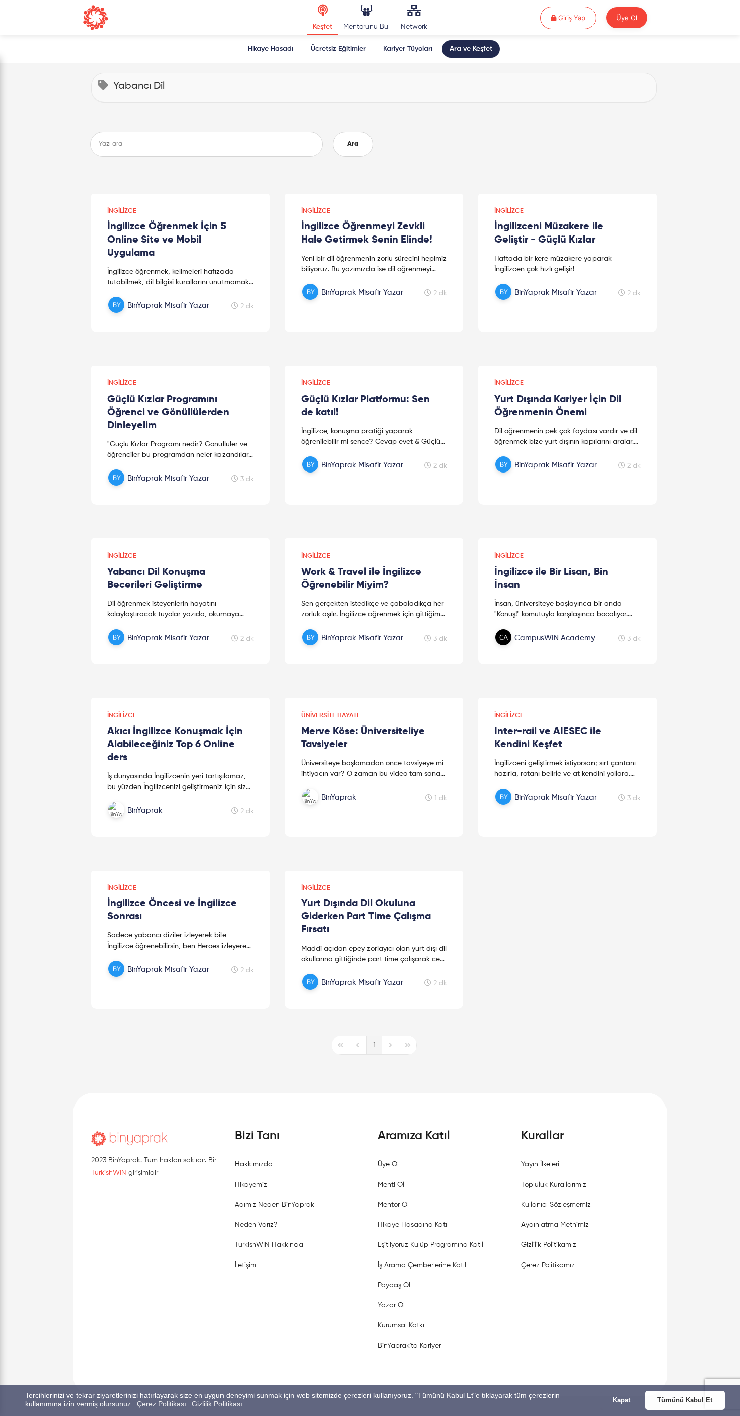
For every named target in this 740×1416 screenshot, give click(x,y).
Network (414, 26)
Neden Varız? (256, 1224)
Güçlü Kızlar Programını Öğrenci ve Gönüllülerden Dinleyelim (168, 413)
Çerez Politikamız (548, 1265)
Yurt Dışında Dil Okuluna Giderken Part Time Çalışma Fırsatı (366, 917)
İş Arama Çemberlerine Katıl (422, 1265)
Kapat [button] (621, 1400)
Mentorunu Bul (366, 26)
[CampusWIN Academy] (547, 649)
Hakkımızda (254, 1164)
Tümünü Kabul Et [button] (684, 1400)
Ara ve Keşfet (471, 48)
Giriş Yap (576, 17)
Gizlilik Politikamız (548, 1244)
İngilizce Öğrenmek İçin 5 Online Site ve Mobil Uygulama (166, 240)
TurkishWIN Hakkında (269, 1244)
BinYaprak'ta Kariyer (409, 1345)
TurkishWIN (108, 1172)
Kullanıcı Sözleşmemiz (556, 1204)
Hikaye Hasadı (270, 48)
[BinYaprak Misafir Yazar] (160, 316)
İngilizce (121, 211)
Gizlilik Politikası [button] (217, 1404)
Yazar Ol (391, 1305)
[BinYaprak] (160, 821)
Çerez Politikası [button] (161, 1404)
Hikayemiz (251, 1184)
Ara (352, 144)
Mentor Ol (393, 1204)
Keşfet (322, 26)
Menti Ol (391, 1184)
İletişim (245, 1265)
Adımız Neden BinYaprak (274, 1204)
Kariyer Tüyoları (407, 48)
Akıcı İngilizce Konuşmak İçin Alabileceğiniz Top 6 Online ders (175, 745)
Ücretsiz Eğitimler (338, 48)
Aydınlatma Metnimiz (555, 1224)
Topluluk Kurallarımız (553, 1184)
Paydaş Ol (394, 1285)
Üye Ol (626, 18)
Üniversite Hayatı (329, 715)
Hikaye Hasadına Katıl (413, 1224)
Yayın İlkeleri (540, 1164)
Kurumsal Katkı (401, 1325)
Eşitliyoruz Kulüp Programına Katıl (430, 1244)
